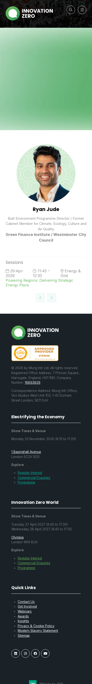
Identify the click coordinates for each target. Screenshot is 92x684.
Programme (26, 482)
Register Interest (30, 473)
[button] (71, 10)
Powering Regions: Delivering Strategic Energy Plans (39, 282)
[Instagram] (25, 653)
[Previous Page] (40, 297)
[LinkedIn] (15, 653)
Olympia (17, 537)
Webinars (25, 611)
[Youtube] (45, 653)
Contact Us (26, 602)
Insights (23, 621)
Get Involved (27, 606)
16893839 (32, 382)
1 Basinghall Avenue (26, 452)
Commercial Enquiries (34, 478)
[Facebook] (35, 653)
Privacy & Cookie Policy (36, 626)
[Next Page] (51, 297)
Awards (23, 616)
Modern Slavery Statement (38, 631)
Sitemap (24, 635)
